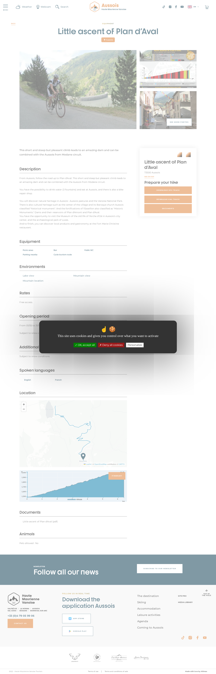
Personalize (135, 345)
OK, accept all (86, 345)
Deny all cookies (112, 345)
